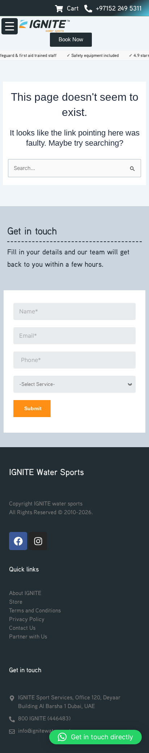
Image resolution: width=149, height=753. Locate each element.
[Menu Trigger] (9, 26)
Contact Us (22, 627)
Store (15, 601)
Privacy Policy (26, 619)
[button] (95, 737)
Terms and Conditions (35, 610)
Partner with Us (28, 636)
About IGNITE (25, 592)
